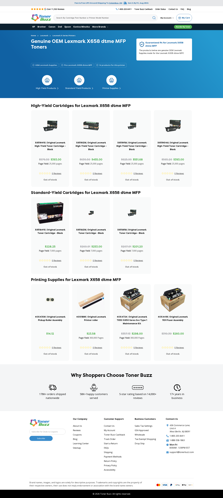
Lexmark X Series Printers (64, 35)
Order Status (160, 9)
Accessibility (109, 469)
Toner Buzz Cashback (143, 9)
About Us (77, 425)
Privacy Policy (110, 465)
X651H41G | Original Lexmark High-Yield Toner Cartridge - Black (50, 146)
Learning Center (81, 443)
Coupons (77, 434)
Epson (68, 26)
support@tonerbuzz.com (182, 452)
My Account (166, 18)
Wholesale (140, 434)
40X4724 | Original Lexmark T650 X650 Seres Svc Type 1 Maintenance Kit (132, 320)
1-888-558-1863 (177, 440)
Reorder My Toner (183, 27)
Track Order (110, 439)
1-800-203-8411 (177, 435)
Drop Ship (140, 443)
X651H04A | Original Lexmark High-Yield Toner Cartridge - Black (172, 146)
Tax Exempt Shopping (145, 439)
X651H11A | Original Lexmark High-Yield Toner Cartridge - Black (131, 146)
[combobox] (105, 17)
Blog (189, 9)
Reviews (77, 430)
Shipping (108, 452)
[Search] (154, 17)
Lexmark (44, 35)
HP (33, 26)
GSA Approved (142, 430)
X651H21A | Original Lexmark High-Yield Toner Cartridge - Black (91, 146)
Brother (42, 26)
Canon (52, 26)
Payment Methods (113, 456)
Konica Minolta (81, 26)
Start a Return (111, 443)
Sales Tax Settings (143, 425)
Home (33, 35)
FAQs (106, 447)
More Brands (99, 26)
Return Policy (110, 461)
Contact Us (173, 9)
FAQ (182, 9)
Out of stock (50, 179)
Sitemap (77, 447)
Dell (60, 26)
